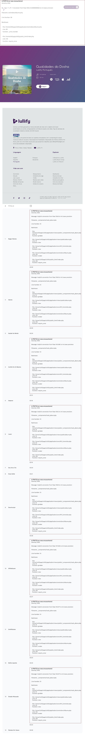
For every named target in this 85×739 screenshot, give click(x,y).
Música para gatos (58, 180)
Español (15, 159)
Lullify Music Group (58, 159)
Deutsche (35, 159)
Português (16, 161)
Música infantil (17, 180)
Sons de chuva (17, 184)
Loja (39, 7)
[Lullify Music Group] (8, 8)
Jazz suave (16, 178)
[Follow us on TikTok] (30, 198)
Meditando (56, 174)
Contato (57, 7)
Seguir (44, 86)
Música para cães (38, 180)
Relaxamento (37, 174)
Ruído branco (37, 182)
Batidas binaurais (18, 182)
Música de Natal (58, 184)
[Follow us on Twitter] (19, 198)
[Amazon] (57, 79)
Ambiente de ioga (38, 176)
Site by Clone (62, 198)
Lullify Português (44, 70)
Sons (31, 7)
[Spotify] (51, 79)
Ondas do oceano (38, 184)
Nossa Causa (48, 7)
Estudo (15, 176)
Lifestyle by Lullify (58, 157)
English (15, 157)
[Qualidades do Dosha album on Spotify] (17, 79)
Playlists (24, 7)
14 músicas (42, 74)
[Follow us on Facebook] (14, 198)
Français (35, 157)
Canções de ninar (58, 178)
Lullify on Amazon (58, 161)
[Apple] (63, 79)
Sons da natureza (58, 182)
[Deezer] (68, 79)
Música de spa (57, 176)
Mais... (15, 185)
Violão (35, 178)
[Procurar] (81, 7)
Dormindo (16, 174)
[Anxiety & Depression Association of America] (16, 136)
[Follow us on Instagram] (24, 198)
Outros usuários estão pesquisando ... (38, 11)
